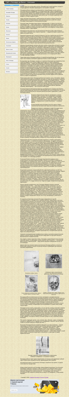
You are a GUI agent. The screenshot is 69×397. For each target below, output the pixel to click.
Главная (32, 377)
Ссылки (46, 377)
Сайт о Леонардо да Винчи (16, 2)
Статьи (42, 377)
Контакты (37, 377)
